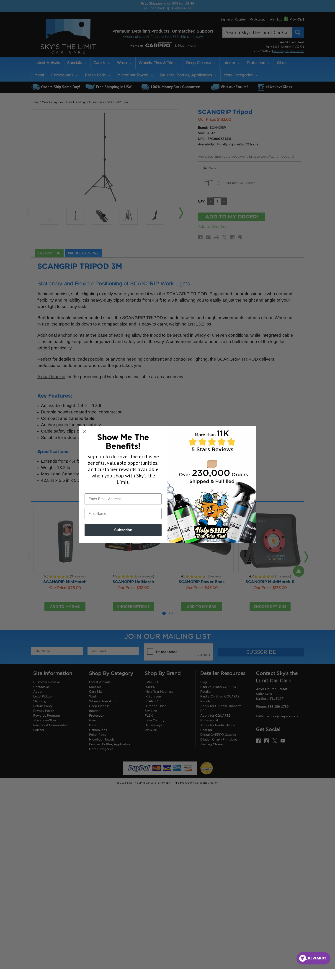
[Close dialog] (84, 432)
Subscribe (123, 530)
